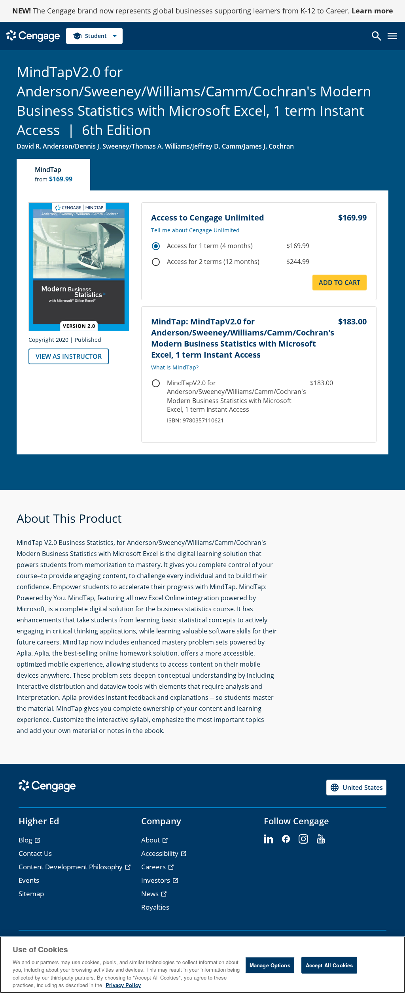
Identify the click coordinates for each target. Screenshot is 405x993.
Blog (26, 839)
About (151, 839)
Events (29, 880)
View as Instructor (69, 356)
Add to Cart (339, 282)
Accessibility (160, 853)
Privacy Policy (123, 985)
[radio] (156, 246)
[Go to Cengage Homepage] (33, 35)
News (150, 893)
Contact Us (35, 853)
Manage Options (270, 965)
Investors (156, 880)
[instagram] (303, 839)
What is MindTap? (175, 367)
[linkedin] (268, 839)
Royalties (155, 907)
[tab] (54, 174)
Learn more (372, 10)
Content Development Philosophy (71, 866)
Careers (154, 866)
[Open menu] (392, 36)
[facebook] (286, 839)
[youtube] (321, 839)
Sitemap (31, 893)
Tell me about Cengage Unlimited (195, 230)
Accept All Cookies (329, 965)
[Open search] (376, 36)
